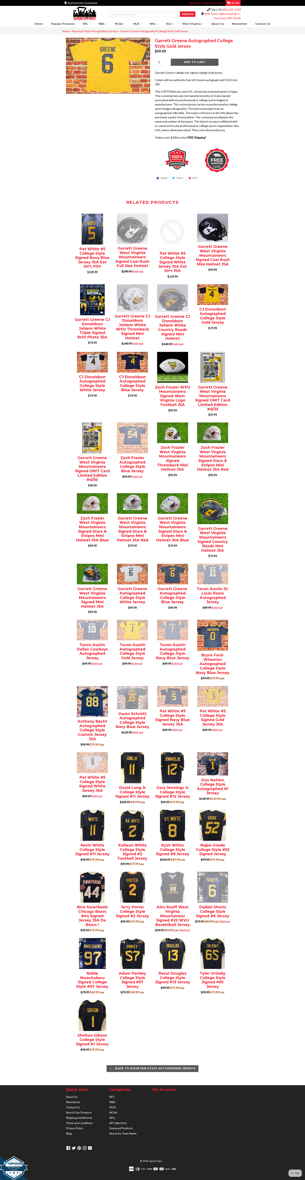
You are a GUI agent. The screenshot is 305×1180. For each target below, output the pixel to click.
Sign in (193, 3)
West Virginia (194, 23)
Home (39, 23)
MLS (172, 23)
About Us (217, 23)
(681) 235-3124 (231, 9)
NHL (156, 23)
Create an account (212, 3)
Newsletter (239, 23)
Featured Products (121, 1128)
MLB (139, 23)
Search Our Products (79, 1112)
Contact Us (262, 23)
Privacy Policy (74, 1128)
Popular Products (63, 23)
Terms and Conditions (79, 1123)
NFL (89, 23)
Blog (69, 1133)
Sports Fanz (155, 1161)
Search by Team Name (123, 1133)
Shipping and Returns (79, 1117)
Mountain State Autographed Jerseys (94, 31)
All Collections (118, 1123)
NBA (105, 23)
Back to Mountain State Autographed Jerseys (155, 1068)
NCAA (122, 23)
